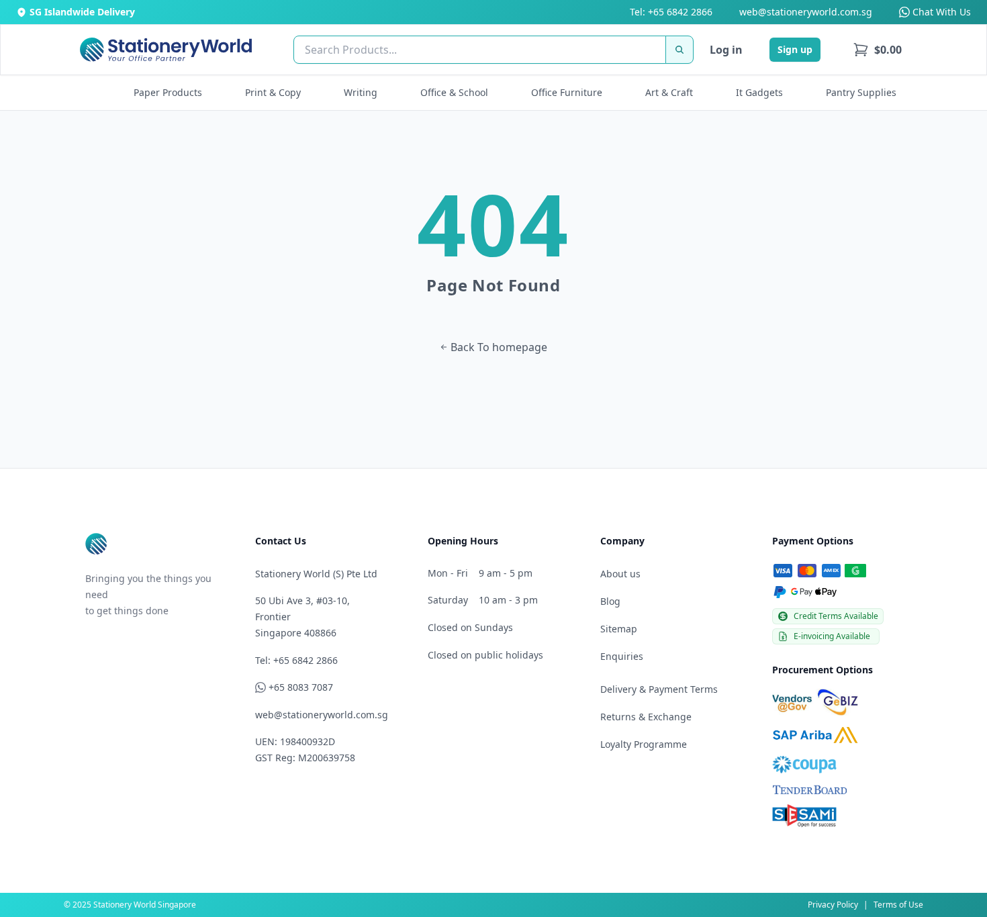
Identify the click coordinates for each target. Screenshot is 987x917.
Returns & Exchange (646, 716)
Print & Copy (273, 92)
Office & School (454, 92)
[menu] (877, 49)
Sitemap (618, 628)
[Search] (679, 50)
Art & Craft (669, 92)
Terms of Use (898, 904)
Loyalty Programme (643, 744)
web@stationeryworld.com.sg (805, 11)
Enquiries (621, 656)
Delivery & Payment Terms (659, 689)
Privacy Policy (833, 904)
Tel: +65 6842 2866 (671, 11)
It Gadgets (759, 92)
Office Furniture (566, 92)
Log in (726, 49)
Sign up (795, 49)
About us (620, 573)
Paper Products (168, 92)
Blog (610, 601)
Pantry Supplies (861, 92)
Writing (360, 92)
